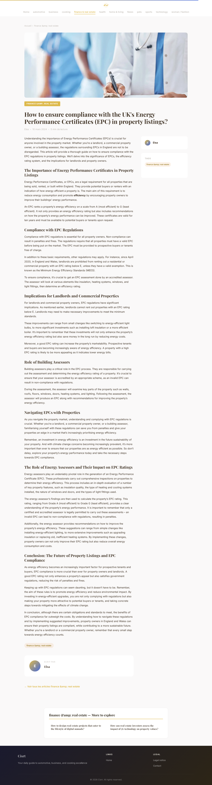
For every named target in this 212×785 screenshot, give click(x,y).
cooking (66, 12)
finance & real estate (84, 12)
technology (162, 12)
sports (148, 12)
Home (26, 12)
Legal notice (159, 760)
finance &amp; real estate (46, 25)
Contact (157, 765)
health (102, 12)
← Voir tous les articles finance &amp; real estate (52, 686)
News (130, 12)
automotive (39, 12)
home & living (116, 12)
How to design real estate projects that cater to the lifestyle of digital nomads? (76, 727)
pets (139, 12)
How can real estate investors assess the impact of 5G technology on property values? (134, 727)
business (53, 12)
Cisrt (21, 756)
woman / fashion (180, 12)
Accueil (27, 25)
